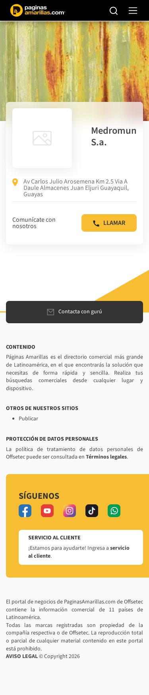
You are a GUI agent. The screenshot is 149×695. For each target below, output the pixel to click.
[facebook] (25, 510)
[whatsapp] (114, 510)
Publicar (28, 419)
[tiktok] (91, 510)
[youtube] (47, 510)
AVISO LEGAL (22, 656)
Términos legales (106, 457)
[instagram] (69, 510)
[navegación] (133, 11)
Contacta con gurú (80, 312)
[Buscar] (114, 10)
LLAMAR (114, 223)
